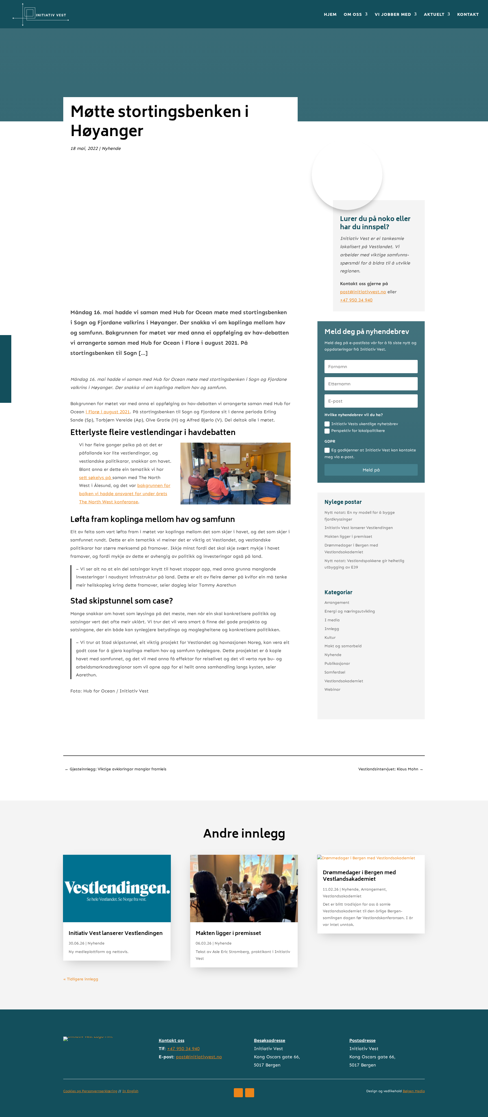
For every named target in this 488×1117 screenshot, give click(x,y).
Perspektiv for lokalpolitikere (358, 430)
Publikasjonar (337, 663)
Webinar (332, 689)
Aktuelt (434, 14)
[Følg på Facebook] (238, 1092)
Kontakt (468, 14)
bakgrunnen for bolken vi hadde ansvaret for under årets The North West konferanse (124, 493)
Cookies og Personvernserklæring (90, 1091)
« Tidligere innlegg (80, 979)
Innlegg (331, 628)
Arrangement (336, 602)
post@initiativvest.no (363, 291)
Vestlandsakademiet (343, 681)
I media (332, 620)
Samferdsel (334, 672)
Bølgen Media (414, 1091)
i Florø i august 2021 (108, 411)
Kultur (330, 637)
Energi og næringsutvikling (349, 611)
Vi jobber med (393, 14)
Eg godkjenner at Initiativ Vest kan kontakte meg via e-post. (370, 453)
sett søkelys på (95, 477)
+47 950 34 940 (356, 300)
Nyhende (111, 148)
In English (130, 1091)
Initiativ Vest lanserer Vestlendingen (358, 527)
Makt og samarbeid (343, 646)
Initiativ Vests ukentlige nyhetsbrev (364, 423)
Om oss (353, 14)
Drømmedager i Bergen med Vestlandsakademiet (359, 876)
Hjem (330, 14)
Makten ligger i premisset (348, 536)
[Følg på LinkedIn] (249, 1092)
